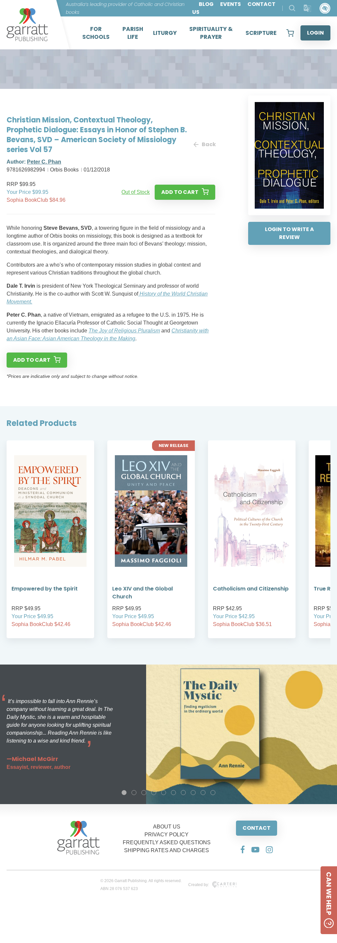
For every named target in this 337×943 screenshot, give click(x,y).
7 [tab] (183, 792)
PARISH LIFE (132, 33)
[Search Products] (292, 8)
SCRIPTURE (261, 33)
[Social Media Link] (242, 849)
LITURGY (165, 33)
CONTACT (257, 828)
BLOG (206, 4)
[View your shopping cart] (290, 33)
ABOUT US (166, 826)
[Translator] (307, 8)
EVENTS (230, 4)
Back (208, 144)
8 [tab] (193, 792)
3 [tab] (144, 792)
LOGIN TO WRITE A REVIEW (289, 233)
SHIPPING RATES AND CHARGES (166, 850)
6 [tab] (173, 792)
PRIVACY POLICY (166, 834)
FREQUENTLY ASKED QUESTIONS (167, 842)
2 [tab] (134, 792)
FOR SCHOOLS (96, 33)
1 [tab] (124, 792)
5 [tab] (163, 792)
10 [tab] (213, 792)
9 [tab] (203, 792)
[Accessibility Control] (325, 8)
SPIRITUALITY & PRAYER (211, 33)
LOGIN (315, 33)
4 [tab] (153, 792)
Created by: (198, 884)
